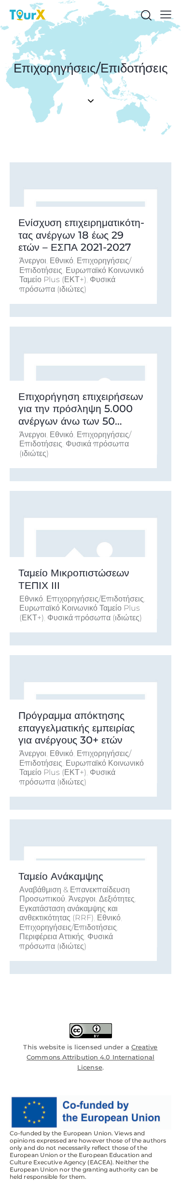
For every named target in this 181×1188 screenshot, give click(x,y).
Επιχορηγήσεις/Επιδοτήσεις (95, 598)
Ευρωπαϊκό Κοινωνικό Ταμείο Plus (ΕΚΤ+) (81, 275)
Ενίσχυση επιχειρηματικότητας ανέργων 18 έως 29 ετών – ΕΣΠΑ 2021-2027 (81, 234)
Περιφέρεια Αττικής (51, 936)
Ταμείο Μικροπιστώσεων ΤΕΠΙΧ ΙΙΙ (73, 579)
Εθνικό (61, 260)
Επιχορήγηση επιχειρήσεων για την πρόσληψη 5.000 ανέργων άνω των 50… (80, 408)
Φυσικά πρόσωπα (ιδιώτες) (67, 284)
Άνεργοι (32, 260)
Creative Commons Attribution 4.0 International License (92, 1057)
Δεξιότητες (117, 898)
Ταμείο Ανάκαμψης (60, 876)
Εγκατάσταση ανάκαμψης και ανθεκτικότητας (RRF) (68, 913)
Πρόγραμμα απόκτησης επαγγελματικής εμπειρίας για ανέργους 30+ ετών (76, 727)
